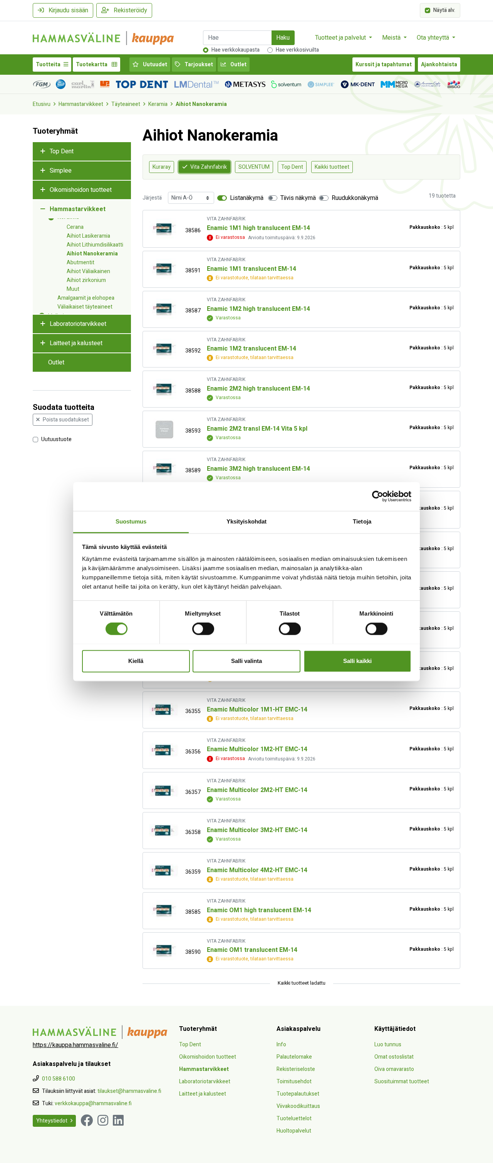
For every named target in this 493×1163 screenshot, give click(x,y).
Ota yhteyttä (434, 37)
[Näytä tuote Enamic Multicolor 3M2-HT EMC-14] (164, 830)
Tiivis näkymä (298, 198)
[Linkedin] (118, 1121)
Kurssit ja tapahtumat (383, 64)
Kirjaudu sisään (67, 10)
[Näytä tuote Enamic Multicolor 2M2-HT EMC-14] (164, 790)
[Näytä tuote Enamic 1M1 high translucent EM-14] (164, 229)
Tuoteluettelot (294, 1118)
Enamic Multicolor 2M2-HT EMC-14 (257, 790)
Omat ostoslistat (394, 1057)
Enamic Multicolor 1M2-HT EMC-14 (257, 749)
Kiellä (135, 661)
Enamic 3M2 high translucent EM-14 (258, 468)
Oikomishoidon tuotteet (81, 190)
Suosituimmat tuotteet (401, 1081)
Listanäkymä (246, 198)
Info (281, 1044)
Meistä (392, 37)
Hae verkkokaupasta (235, 50)
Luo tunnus (387, 1044)
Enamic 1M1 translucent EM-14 (251, 269)
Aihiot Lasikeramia (88, 236)
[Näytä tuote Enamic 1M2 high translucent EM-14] (164, 309)
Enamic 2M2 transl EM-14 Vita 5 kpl (257, 428)
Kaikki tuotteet (332, 167)
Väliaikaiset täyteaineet (84, 307)
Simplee (61, 170)
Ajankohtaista (439, 64)
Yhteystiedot (51, 1121)
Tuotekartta (92, 64)
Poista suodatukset (66, 420)
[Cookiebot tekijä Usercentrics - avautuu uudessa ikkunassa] (377, 496)
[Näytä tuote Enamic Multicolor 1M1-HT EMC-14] (164, 709)
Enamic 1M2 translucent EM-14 (251, 348)
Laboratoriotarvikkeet (78, 324)
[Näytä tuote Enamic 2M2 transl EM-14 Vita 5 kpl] (164, 429)
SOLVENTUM (254, 167)
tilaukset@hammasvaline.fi (129, 1091)
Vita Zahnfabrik (208, 167)
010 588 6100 (58, 1079)
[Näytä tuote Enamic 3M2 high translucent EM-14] (164, 469)
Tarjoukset (198, 64)
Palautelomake (294, 1057)
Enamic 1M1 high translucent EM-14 (258, 228)
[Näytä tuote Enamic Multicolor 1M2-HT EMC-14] (164, 750)
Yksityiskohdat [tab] (246, 521)
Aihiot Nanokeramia (201, 104)
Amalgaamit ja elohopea (85, 298)
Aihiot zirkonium (86, 280)
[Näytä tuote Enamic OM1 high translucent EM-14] (164, 910)
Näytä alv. (444, 9)
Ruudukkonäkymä (355, 198)
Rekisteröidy (129, 10)
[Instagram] (102, 1121)
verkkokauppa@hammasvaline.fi (93, 1103)
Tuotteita (48, 64)
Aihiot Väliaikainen (88, 271)
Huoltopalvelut (294, 1131)
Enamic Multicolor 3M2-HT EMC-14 (257, 830)
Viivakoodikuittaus (298, 1106)
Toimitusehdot (294, 1081)
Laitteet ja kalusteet (76, 343)
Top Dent (62, 151)
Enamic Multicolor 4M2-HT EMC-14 (257, 870)
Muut (73, 289)
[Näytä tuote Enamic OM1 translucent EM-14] (164, 950)
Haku (283, 37)
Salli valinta (246, 661)
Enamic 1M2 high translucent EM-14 (258, 309)
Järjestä (152, 198)
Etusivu (41, 104)
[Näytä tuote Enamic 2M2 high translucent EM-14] (164, 389)
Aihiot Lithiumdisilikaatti (95, 245)
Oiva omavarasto (394, 1069)
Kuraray (162, 167)
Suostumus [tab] (131, 521)
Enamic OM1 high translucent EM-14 (259, 910)
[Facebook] (86, 1121)
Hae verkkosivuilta (297, 50)
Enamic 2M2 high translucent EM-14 (258, 388)
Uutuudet (154, 64)
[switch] (203, 629)
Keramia (158, 104)
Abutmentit (80, 262)
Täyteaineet (125, 104)
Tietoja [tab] (362, 521)
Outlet (237, 64)
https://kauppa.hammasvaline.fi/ (75, 1045)
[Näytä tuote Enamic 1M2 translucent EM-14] (164, 349)
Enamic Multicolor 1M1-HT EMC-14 (257, 709)
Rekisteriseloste (296, 1069)
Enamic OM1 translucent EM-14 (252, 950)
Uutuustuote (56, 439)
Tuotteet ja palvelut (341, 37)
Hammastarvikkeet (81, 104)
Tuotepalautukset (298, 1094)
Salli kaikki (357, 661)
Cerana (75, 227)
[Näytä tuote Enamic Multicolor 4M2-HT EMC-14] (164, 870)
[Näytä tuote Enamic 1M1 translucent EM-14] (164, 269)
